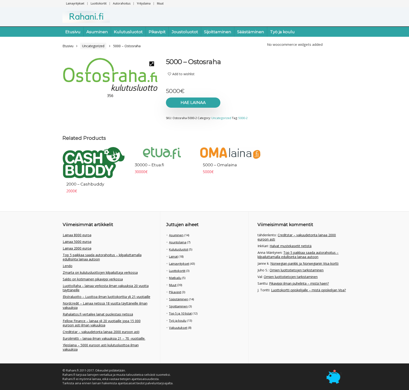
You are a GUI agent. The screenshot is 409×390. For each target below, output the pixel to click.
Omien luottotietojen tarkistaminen (297, 270)
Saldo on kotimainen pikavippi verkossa (93, 279)
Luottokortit (99, 3)
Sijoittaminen (217, 31)
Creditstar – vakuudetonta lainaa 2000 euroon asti (101, 332)
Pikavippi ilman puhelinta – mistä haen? (299, 283)
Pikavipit (157, 31)
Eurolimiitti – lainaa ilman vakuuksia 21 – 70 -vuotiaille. (104, 338)
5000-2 (243, 118)
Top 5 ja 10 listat (180, 313)
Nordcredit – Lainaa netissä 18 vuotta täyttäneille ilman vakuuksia (105, 305)
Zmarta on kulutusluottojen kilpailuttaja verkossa (100, 272)
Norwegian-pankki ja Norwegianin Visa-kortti (304, 263)
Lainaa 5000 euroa (77, 241)
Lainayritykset (75, 3)
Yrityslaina (144, 3)
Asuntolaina (177, 242)
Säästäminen (250, 31)
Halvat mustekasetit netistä (290, 246)
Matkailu (175, 278)
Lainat (173, 256)
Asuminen (97, 31)
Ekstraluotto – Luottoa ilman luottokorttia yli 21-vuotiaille (106, 296)
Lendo (67, 266)
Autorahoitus (121, 3)
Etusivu (72, 31)
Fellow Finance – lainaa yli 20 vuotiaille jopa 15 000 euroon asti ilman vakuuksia (102, 323)
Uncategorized (93, 46)
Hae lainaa (193, 102)
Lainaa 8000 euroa (77, 235)
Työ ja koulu (282, 31)
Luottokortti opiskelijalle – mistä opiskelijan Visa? (308, 290)
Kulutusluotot (128, 31)
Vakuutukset (178, 327)
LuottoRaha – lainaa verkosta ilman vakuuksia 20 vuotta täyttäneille (106, 287)
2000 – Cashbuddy (85, 184)
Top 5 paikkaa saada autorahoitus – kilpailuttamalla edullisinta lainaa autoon (102, 257)
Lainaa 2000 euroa (77, 248)
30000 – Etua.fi (149, 164)
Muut (160, 3)
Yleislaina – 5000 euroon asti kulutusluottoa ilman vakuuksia (101, 347)
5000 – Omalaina (220, 164)
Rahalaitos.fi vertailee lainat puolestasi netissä (98, 314)
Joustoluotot (185, 31)
